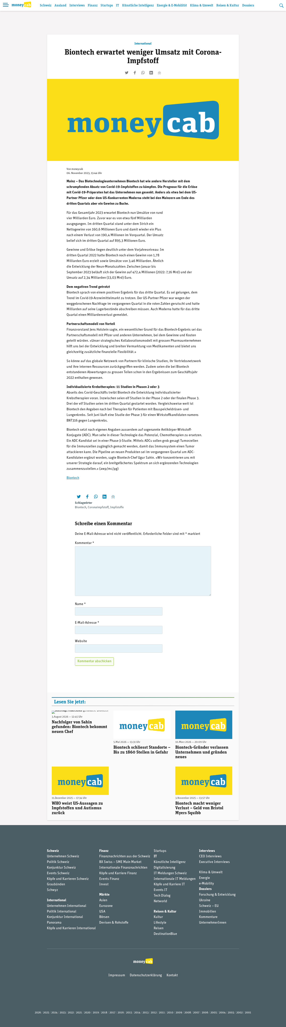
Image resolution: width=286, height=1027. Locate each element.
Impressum (116, 975)
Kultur (158, 917)
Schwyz (52, 890)
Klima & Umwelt (201, 5)
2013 (145, 1012)
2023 (63, 1012)
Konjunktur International (65, 917)
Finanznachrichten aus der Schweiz (124, 856)
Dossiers (248, 5)
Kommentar (84, 543)
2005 (214, 1012)
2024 (54, 1012)
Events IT (160, 890)
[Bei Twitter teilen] (127, 73)
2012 (154, 1012)
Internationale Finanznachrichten (123, 868)
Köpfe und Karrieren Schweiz (68, 879)
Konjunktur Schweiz (61, 868)
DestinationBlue (165, 934)
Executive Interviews (214, 862)
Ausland (60, 5)
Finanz (92, 5)
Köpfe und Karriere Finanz (118, 873)
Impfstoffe (117, 507)
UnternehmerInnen (212, 923)
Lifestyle (160, 923)
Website (81, 641)
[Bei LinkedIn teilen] (151, 73)
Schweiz (45, 5)
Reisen (158, 928)
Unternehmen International (66, 906)
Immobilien (207, 911)
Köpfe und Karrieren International (71, 928)
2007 (196, 1012)
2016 (121, 1012)
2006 (205, 1012)
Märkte (104, 895)
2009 (179, 1012)
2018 (104, 1012)
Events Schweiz (58, 873)
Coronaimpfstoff (98, 507)
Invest (104, 884)
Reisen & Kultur (227, 5)
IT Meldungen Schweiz (170, 873)
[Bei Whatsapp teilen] (143, 73)
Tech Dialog (162, 896)
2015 (129, 1012)
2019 (96, 1012)
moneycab (77, 169)
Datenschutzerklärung (146, 975)
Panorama (54, 923)
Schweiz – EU (208, 906)
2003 (231, 1012)
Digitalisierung (164, 868)
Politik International (61, 911)
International (143, 43)
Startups (107, 5)
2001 (248, 1012)
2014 (137, 1012)
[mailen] (159, 73)
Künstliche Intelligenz (138, 5)
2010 (170, 1012)
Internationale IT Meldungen (175, 879)
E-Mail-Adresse (87, 623)
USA (102, 911)
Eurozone (106, 906)
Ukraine (204, 900)
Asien (103, 900)
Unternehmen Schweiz (63, 856)
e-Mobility (206, 884)
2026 (38, 1012)
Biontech (73, 478)
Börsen (104, 917)
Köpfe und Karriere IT (169, 884)
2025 (46, 1012)
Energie (204, 878)
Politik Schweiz (58, 862)
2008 (187, 1012)
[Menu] (6, 5)
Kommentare (208, 917)
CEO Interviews (210, 856)
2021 (79, 1012)
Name (80, 604)
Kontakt (172, 975)
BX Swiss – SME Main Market (120, 862)
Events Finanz (109, 879)
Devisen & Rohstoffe (113, 923)
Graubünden (56, 884)
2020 (87, 1012)
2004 (222, 1012)
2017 (112, 1012)
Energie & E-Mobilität (172, 5)
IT (117, 5)
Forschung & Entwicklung (217, 895)
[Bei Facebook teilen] (135, 73)
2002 (239, 1012)
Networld (160, 901)
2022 (71, 1012)
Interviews (77, 5)
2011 (162, 1012)
